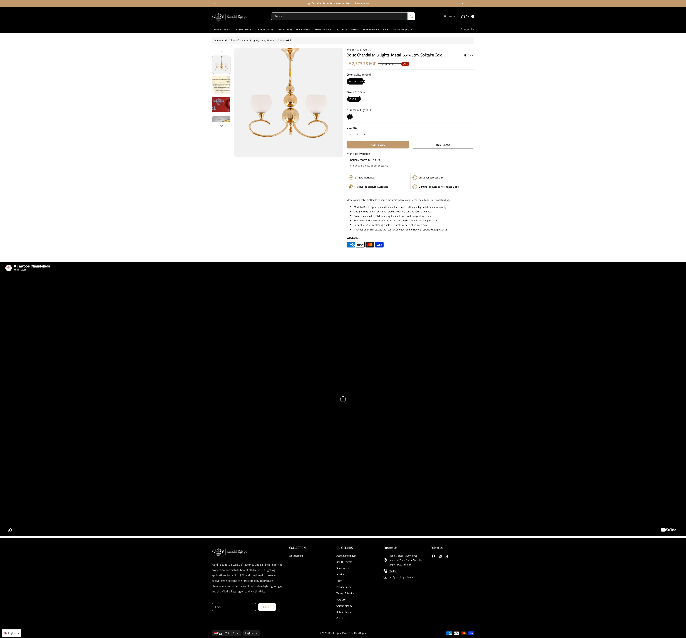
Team (339, 580)
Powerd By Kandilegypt (354, 633)
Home (217, 40)
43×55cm (354, 99)
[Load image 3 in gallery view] (221, 105)
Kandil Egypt (335, 633)
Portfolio (340, 599)
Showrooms (342, 568)
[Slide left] (221, 52)
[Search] (411, 16)
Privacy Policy (343, 587)
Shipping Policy (344, 606)
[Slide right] (221, 126)
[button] (468, 55)
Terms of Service (345, 593)
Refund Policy (343, 612)
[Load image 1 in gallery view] (221, 65)
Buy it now (443, 144)
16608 (393, 571)
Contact (340, 618)
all (226, 40)
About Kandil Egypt (346, 555)
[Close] (473, 3)
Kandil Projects (344, 562)
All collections (296, 555)
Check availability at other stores (369, 165)
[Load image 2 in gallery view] (221, 85)
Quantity (352, 127)
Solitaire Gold (356, 81)
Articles (340, 574)
